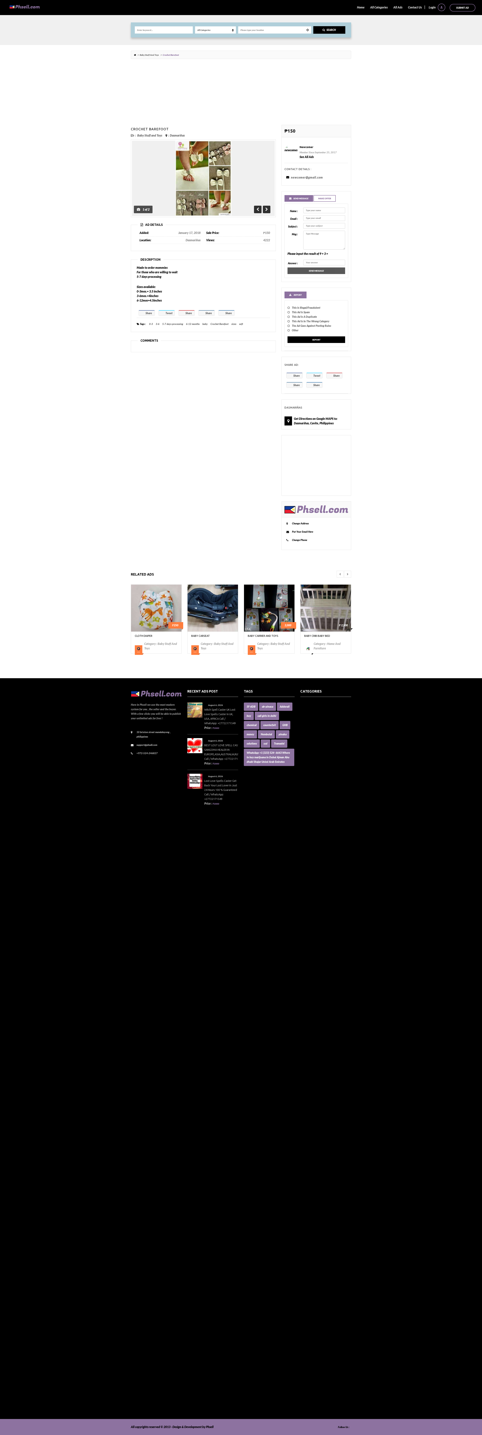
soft (241, 323)
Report (316, 339)
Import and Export (312, 1089)
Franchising (307, 1030)
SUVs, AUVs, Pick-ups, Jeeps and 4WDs (325, 1355)
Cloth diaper (143, 635)
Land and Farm (309, 1125)
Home (361, 7)
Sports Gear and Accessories (318, 1351)
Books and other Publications (318, 854)
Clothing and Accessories (316, 926)
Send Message (316, 270)
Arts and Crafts (309, 772)
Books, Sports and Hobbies (317, 858)
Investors (306, 1111)
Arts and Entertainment (315, 777)
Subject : (293, 226)
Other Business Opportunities (319, 1238)
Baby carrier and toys (263, 635)
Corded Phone (309, 967)
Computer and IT (311, 944)
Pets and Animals (311, 1274)
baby (205, 323)
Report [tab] (297, 294)
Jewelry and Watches (313, 1116)
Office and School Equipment (318, 1224)
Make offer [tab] (324, 198)
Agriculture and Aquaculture (318, 750)
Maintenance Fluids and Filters (319, 1143)
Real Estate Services (312, 1301)
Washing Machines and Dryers (319, 1405)
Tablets (304, 1360)
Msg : (295, 234)
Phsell (210, 1427)
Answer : (293, 263)
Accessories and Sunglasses (317, 727)
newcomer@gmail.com (307, 177)
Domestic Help (309, 985)
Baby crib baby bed (317, 635)
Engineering (308, 1007)
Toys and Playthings (312, 1373)
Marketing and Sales (313, 1152)
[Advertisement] (241, 93)
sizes (233, 323)
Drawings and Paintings (315, 989)
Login (432, 7)
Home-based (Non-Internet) (317, 1062)
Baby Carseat (200, 635)
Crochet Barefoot (150, 129)
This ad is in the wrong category (310, 321)
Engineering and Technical (316, 1012)
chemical (252, 725)
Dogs (303, 980)
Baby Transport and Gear (316, 813)
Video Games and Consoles (317, 1401)
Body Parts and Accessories (317, 849)
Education (306, 994)
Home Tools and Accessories (317, 1053)
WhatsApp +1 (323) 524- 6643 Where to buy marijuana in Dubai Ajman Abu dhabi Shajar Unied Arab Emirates (268, 757)
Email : (294, 218)
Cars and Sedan (310, 899)
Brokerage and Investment (317, 867)
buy (249, 715)
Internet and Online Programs (319, 1107)
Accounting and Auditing (316, 741)
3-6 (157, 323)
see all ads (307, 157)
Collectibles (307, 930)
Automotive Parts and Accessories (321, 795)
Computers (307, 949)
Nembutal (266, 734)
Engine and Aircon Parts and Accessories (325, 1003)
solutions (252, 743)
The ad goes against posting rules (311, 325)
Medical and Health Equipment (320, 1170)
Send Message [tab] (300, 198)
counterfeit (269, 725)
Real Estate (307, 1288)
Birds (303, 831)
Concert (305, 953)
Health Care (307, 1044)
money (250, 734)
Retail (304, 1315)
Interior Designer (311, 1102)
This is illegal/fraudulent (306, 307)
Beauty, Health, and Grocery (318, 822)
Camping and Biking (313, 885)
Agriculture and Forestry (316, 754)
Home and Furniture (313, 1048)
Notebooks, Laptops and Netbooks (322, 1220)
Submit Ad (462, 7)
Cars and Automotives (314, 894)
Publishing (307, 1283)
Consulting (307, 958)
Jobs (303, 1120)
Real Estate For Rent (313, 1292)
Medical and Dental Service (317, 1166)
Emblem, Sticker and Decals (317, 998)
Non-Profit (307, 1215)
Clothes (305, 921)
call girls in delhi (267, 715)
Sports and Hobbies (312, 1346)
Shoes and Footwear (313, 1333)
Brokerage (307, 863)
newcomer (306, 147)
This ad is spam (301, 312)
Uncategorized (309, 1387)
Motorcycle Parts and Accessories (321, 1184)
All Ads (397, 7)
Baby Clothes (308, 799)
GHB (285, 725)
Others (304, 1242)
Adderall (285, 706)
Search (331, 29)
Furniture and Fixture (314, 1034)
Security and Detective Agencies (320, 1324)
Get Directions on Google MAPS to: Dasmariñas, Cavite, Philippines (315, 421)
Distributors (308, 976)
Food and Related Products (317, 1025)
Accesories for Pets (312, 714)
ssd (265, 743)
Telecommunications (313, 1364)
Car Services (308, 890)
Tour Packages (309, 1369)
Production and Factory (315, 1279)
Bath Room (307, 817)
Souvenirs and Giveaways (316, 1342)
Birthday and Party (312, 836)
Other (295, 330)
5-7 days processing (172, 323)
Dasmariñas (177, 135)
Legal (303, 1129)
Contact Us (415, 7)
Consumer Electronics (313, 962)
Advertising (307, 745)
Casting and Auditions (314, 903)
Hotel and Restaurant (314, 1066)
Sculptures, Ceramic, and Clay (319, 1319)
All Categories (379, 7)
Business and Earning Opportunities (323, 872)
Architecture (308, 768)
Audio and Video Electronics (318, 781)
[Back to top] (469, 1411)
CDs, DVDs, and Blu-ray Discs (318, 917)
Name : (294, 211)
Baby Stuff (307, 804)
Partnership (307, 1247)
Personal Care (309, 1270)
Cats (303, 908)
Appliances (307, 763)
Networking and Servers (315, 1211)
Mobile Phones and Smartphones (321, 1175)
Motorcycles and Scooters (316, 1188)
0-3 (151, 323)
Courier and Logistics (313, 971)
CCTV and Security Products (318, 912)
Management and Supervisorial (320, 1147)
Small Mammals (310, 1337)
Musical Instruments (313, 1202)
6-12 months (193, 323)
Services (305, 1328)
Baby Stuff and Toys (149, 54)
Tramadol (279, 743)
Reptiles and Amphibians (316, 1310)
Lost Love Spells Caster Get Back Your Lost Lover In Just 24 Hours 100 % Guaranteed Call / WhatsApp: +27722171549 (220, 789)
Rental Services (310, 1306)
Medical (305, 1161)
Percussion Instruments (315, 1260)
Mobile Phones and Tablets (317, 1179)
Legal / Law (307, 1134)
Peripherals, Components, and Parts (322, 1265)
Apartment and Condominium (319, 759)
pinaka (283, 734)
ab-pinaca (267, 706)
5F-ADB (251, 706)
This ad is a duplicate (304, 316)
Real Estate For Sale (312, 1297)
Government (308, 1039)
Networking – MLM (312, 1206)
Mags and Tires (309, 1138)
